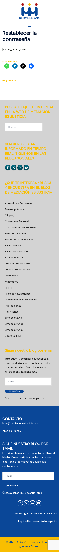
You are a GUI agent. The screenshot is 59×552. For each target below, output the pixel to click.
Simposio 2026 (14, 330)
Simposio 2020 (14, 323)
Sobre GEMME (13, 336)
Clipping (9, 215)
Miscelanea (11, 281)
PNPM (8, 287)
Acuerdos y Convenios (18, 203)
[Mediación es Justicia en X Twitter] (13, 167)
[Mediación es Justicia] (29, 11)
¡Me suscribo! (14, 391)
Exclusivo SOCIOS (15, 257)
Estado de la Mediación (19, 239)
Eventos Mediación (16, 251)
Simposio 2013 (13, 317)
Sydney (35, 546)
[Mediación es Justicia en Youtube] (26, 167)
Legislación (11, 275)
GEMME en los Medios (18, 263)
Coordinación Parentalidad (21, 227)
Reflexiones (12, 311)
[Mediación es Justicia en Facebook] (7, 167)
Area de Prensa (11, 431)
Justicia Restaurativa (17, 269)
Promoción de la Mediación (21, 299)
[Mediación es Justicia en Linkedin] (20, 167)
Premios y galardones (18, 293)
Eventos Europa (14, 245)
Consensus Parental (17, 221)
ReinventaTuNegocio (44, 521)
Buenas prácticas (15, 209)
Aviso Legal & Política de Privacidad (35, 513)
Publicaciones (13, 305)
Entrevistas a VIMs (16, 233)
